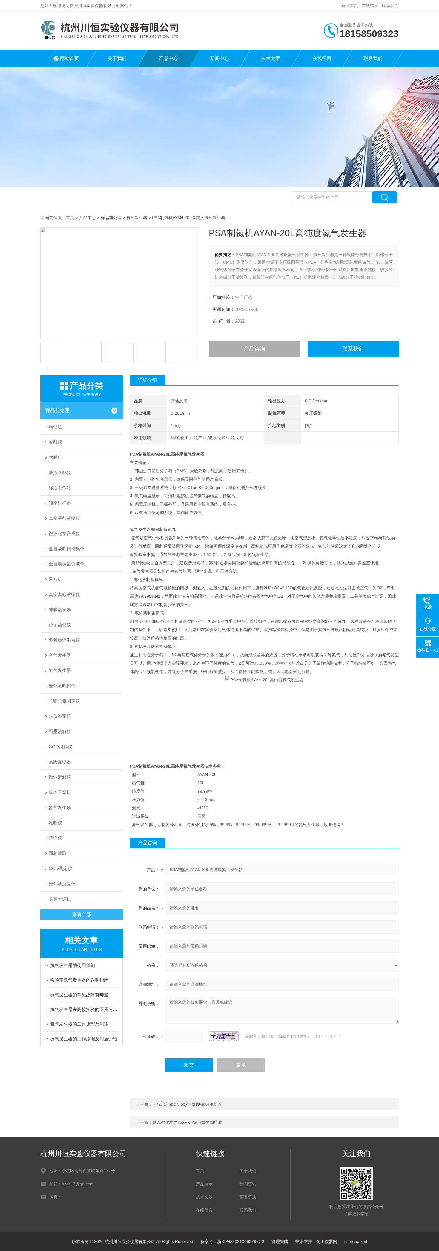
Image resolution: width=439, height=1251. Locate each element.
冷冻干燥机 (60, 792)
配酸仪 (55, 442)
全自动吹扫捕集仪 (67, 548)
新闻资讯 (248, 1183)
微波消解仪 (60, 777)
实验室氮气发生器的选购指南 (79, 980)
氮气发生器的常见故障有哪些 (79, 994)
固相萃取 (58, 853)
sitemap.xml (355, 1241)
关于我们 (117, 58)
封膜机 (55, 457)
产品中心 (168, 58)
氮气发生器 (136, 217)
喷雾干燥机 (60, 898)
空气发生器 (60, 655)
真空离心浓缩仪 (64, 594)
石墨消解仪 (60, 731)
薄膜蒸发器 (60, 609)
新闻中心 (219, 58)
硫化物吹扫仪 (62, 685)
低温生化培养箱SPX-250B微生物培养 (187, 1122)
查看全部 (81, 914)
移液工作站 (60, 487)
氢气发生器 (60, 670)
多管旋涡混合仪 (64, 640)
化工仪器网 (326, 1241)
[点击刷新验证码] (224, 1036)
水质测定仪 (60, 716)
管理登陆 (279, 1241)
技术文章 (270, 58)
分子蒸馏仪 (60, 624)
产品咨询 (254, 349)
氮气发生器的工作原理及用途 (79, 1023)
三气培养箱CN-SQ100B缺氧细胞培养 (187, 1104)
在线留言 (370, 5)
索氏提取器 (60, 761)
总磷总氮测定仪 (64, 700)
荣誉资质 (248, 1197)
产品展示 (204, 1183)
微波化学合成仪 (64, 533)
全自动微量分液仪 (67, 563)
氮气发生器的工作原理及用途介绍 (83, 1038)
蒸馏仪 (55, 837)
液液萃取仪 (60, 472)
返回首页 (349, 5)
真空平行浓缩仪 (64, 518)
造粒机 (55, 579)
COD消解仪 (60, 746)
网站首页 (69, 58)
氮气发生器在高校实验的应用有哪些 (84, 1009)
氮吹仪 (55, 822)
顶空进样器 (60, 502)
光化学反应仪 (62, 883)
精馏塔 (55, 426)
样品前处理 (111, 217)
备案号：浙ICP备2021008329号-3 (232, 1241)
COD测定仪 (60, 868)
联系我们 (390, 5)
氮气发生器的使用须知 (72, 965)
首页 (70, 217)
